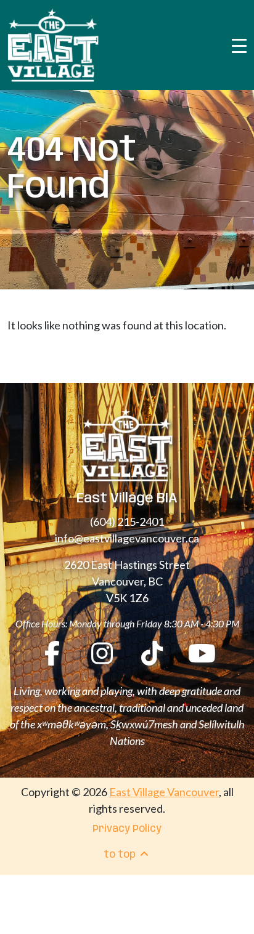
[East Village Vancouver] (53, 45)
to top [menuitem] (121, 855)
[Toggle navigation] (239, 45)
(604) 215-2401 (127, 521)
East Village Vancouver (164, 792)
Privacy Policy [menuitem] (127, 829)
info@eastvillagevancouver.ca (127, 538)
